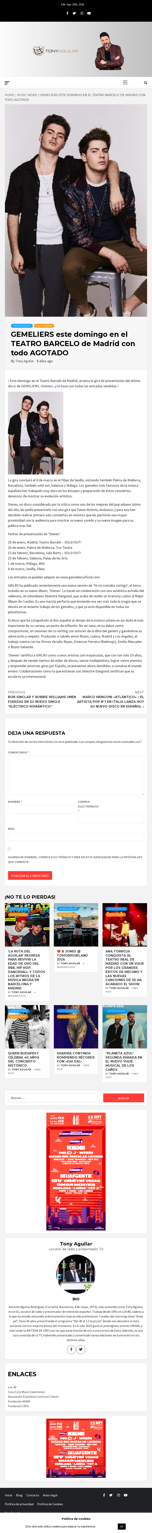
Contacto (32, 1495)
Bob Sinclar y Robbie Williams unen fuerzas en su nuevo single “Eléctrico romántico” (42, 699)
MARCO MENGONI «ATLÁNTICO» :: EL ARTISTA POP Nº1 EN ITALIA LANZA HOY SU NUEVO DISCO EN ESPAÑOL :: (110, 699)
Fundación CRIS (18, 1406)
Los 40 (12, 1387)
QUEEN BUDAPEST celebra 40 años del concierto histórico (23, 1059)
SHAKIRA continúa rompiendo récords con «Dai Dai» (76, 1057)
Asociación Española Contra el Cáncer (33, 1397)
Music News (44, 325)
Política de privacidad (19, 1504)
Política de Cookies (50, 1504)
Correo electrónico (88, 806)
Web (11, 829)
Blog (19, 1495)
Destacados (21, 325)
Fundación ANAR (19, 1401)
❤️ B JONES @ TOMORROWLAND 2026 (72, 955)
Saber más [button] (106, 1526)
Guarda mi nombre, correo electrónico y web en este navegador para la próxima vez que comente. (75, 859)
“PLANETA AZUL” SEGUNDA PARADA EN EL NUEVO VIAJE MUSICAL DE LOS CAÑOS (123, 1061)
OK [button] (121, 1526)
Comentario (18, 752)
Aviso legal (50, 1495)
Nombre (15, 802)
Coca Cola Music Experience (26, 1392)
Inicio (8, 1495)
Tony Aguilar (25, 361)
